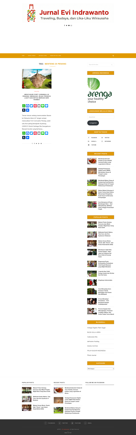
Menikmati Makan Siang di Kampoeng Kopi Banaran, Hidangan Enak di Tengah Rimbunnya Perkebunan (106, 183)
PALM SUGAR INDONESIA (96, 351)
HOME (23, 55)
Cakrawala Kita (92, 337)
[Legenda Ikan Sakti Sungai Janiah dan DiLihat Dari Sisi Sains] (92, 274)
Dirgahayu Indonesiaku (105, 280)
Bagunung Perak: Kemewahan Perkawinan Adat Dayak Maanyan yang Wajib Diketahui (105, 264)
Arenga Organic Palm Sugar (96, 328)
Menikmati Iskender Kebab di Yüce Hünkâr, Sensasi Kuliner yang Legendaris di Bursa (105, 161)
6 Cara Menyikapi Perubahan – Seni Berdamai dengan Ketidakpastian (103, 301)
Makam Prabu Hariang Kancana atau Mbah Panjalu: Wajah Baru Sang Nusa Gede (106, 225)
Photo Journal (91, 355)
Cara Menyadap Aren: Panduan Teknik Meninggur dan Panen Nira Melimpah (105, 291)
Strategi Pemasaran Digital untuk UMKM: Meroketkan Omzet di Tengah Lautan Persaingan (104, 172)
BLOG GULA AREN (93, 332)
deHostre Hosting (93, 341)
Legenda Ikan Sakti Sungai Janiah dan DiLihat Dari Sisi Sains (106, 273)
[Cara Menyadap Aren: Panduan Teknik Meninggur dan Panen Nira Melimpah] (92, 291)
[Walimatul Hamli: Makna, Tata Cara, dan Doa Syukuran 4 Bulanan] (92, 234)
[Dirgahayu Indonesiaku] (92, 282)
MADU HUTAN (92, 346)
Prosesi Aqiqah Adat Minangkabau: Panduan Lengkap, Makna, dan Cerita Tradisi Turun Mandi (106, 311)
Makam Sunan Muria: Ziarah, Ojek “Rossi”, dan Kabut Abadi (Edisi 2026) (105, 242)
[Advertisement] (68, 41)
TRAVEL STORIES (31, 55)
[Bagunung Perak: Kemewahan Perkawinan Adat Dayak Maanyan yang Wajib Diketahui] (92, 264)
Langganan (93, 123)
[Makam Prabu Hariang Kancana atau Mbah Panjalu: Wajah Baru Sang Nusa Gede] (92, 224)
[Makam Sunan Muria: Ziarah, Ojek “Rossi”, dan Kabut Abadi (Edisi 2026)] (92, 243)
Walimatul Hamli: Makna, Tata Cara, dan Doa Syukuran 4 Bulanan (105, 234)
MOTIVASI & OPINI (43, 55)
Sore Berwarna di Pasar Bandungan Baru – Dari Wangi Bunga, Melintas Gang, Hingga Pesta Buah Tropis (106, 206)
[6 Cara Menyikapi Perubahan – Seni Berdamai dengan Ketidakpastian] (92, 301)
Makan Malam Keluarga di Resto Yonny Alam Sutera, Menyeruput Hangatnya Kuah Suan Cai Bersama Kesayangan (106, 194)
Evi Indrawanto (65, 429)
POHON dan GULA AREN (55, 55)
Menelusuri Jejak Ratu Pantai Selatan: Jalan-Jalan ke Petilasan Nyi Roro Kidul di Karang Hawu (105, 253)
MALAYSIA (36, 91)
